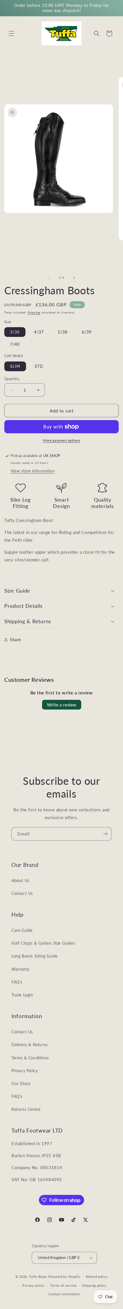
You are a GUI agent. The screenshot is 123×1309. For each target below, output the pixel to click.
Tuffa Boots (38, 1276)
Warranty (20, 969)
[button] (11, 33)
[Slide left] (49, 277)
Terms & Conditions (30, 1057)
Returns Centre (25, 1109)
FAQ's (17, 982)
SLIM (15, 366)
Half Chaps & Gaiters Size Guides (43, 943)
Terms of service (63, 1285)
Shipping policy (94, 1285)
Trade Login (22, 994)
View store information (33, 470)
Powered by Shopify (64, 1276)
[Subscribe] (105, 834)
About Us (20, 880)
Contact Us (22, 893)
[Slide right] (74, 277)
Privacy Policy (24, 1070)
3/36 (15, 331)
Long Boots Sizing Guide (34, 956)
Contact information (64, 1294)
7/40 (15, 344)
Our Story (20, 1083)
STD (39, 366)
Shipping (33, 312)
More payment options (61, 440)
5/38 (63, 331)
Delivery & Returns (29, 1044)
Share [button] (15, 639)
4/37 (39, 331)
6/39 (87, 331)
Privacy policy (33, 1285)
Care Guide (22, 930)
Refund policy (97, 1276)
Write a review (61, 704)
